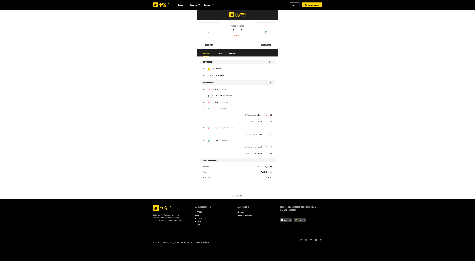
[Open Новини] (199, 4)
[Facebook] (301, 240)
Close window (237, 196)
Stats (220, 53)
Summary (207, 53)
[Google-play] (321, 240)
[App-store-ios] (316, 240)
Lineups (233, 53)
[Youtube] (311, 240)
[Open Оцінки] (213, 4)
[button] (294, 4)
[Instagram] (306, 240)
